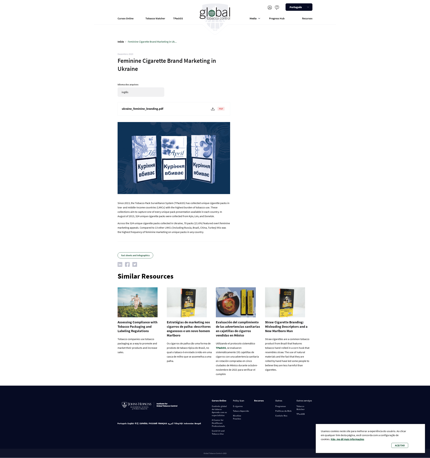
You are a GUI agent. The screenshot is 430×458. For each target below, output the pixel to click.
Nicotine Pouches (237, 417)
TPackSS (178, 18)
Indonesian (189, 423)
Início (121, 41)
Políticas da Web (283, 411)
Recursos (307, 18)
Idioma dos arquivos (128, 84)
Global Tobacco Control (215, 17)
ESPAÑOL (144, 423)
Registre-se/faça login (270, 7)
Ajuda (277, 7)
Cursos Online (126, 18)
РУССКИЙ (153, 423)
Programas (280, 406)
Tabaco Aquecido (241, 411)
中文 (137, 423)
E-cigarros (238, 406)
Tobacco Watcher (155, 18)
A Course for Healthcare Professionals (218, 423)
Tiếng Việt (178, 423)
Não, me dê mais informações (347, 439)
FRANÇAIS (162, 423)
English (130, 423)
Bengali (198, 423)
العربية (170, 423)
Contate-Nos (281, 415)
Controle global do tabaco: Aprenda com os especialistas (219, 411)
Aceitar (400, 445)
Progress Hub (277, 18)
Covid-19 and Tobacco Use (218, 432)
